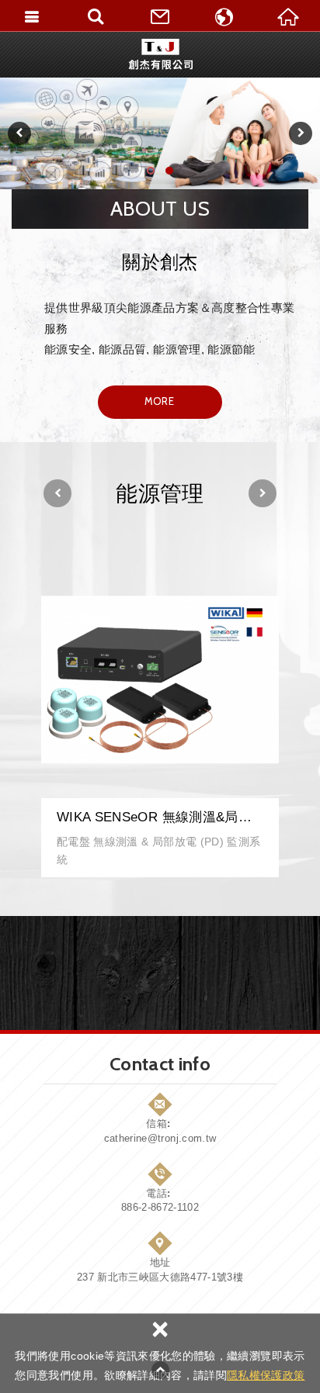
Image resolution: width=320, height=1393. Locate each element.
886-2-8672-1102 (160, 1207)
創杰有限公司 (160, 54)
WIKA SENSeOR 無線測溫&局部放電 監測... (160, 719)
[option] (160, 133)
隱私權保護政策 (265, 1375)
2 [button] (170, 173)
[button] (19, 133)
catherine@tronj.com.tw (160, 1138)
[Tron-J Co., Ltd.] (160, 133)
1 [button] (151, 173)
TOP (160, 1369)
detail (159, 401)
